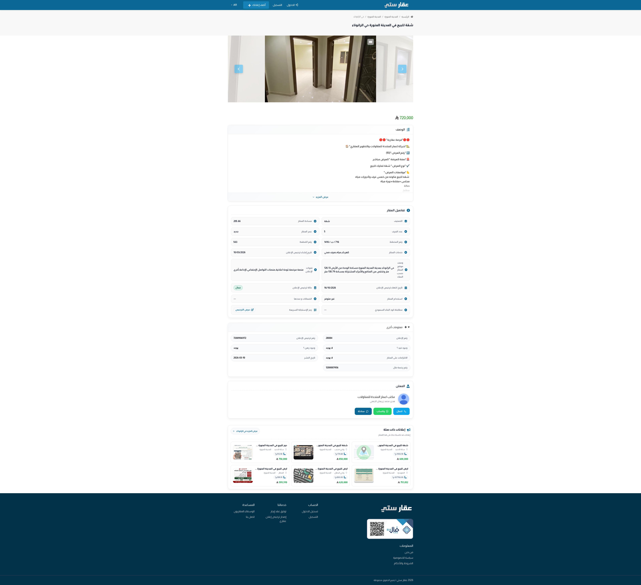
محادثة (361, 411)
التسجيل (277, 5)
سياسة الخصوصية (403, 557)
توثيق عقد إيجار (278, 511)
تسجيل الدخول (310, 511)
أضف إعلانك (259, 5)
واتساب (381, 411)
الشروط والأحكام (403, 563)
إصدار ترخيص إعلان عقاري (276, 518)
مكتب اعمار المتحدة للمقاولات (376, 397)
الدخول (291, 5)
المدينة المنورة (391, 16)
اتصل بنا (250, 516)
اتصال (399, 411)
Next (402, 69)
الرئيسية (405, 16)
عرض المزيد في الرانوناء (247, 431)
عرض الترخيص (242, 309)
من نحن (409, 552)
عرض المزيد (322, 196)
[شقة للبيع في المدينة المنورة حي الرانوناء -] (320, 69)
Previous (239, 69)
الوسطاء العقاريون (244, 511)
